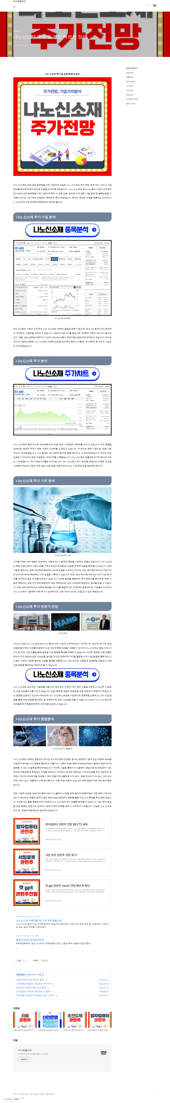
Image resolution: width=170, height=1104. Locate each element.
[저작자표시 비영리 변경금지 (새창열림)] (44, 961)
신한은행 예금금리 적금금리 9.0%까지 (34, 984)
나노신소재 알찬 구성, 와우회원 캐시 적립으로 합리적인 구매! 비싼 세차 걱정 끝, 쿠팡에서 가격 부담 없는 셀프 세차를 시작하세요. (62, 925)
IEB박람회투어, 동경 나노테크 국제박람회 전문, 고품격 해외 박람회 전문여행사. (53, 943)
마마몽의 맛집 (132, 99)
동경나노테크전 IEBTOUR (30, 939)
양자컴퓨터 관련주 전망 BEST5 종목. (33, 991)
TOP (154, 1095)
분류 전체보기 (132, 68)
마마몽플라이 (25, 1050)
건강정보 (130, 90)
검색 (148, 5)
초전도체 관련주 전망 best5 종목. (31, 988)
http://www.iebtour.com (25, 936)
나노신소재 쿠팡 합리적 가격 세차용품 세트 (39, 920)
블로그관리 (130, 104)
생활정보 (130, 77)
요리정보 (130, 86)
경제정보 (20, 974)
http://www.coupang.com (25, 916)
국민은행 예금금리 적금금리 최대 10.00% (35, 995)
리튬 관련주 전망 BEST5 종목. (30, 980)
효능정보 (130, 95)
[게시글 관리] (26, 961)
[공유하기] (23, 961)
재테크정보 (130, 82)
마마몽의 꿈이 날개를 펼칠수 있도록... (33, 1054)
